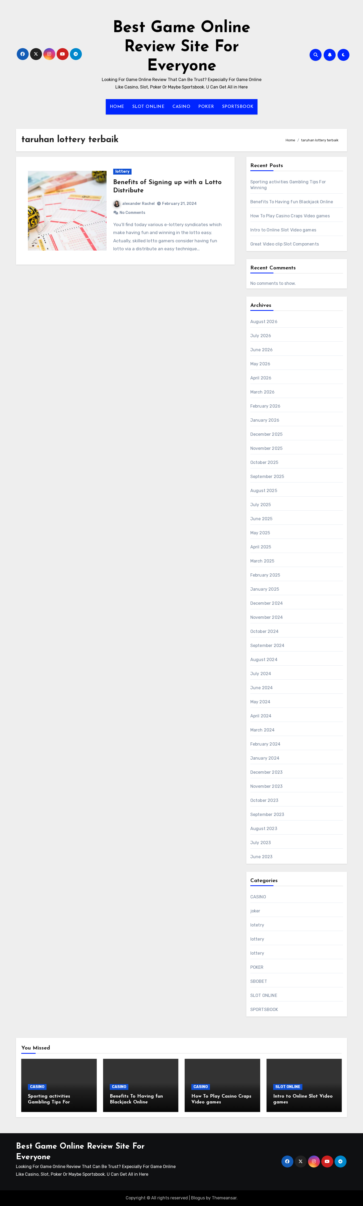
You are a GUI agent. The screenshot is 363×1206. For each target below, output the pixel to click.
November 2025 (266, 448)
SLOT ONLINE (148, 107)
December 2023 (266, 772)
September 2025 (267, 476)
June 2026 (261, 349)
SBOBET (258, 981)
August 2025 (263, 490)
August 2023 (263, 828)
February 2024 (265, 744)
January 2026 (264, 420)
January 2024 (264, 758)
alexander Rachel (138, 203)
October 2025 (264, 462)
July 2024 (260, 673)
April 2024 (261, 715)
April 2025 (260, 546)
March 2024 (262, 730)
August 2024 (263, 659)
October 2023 (264, 800)
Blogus (198, 1197)
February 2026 (265, 406)
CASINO (181, 107)
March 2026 (262, 392)
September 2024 (267, 645)
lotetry (257, 925)
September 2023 (267, 814)
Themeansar (224, 1197)
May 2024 (260, 701)
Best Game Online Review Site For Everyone (181, 47)
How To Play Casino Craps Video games (290, 215)
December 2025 (266, 434)
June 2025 (261, 518)
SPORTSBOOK (238, 107)
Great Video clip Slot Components (284, 244)
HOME (117, 107)
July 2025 (260, 504)
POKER (206, 107)
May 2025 (260, 532)
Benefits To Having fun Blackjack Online (291, 201)
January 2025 (264, 589)
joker (255, 910)
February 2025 (265, 575)
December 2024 (266, 603)
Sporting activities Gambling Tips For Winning (49, 1102)
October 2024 (264, 631)
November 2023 (266, 786)
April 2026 (261, 377)
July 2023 (260, 842)
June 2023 (261, 856)
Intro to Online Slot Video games (283, 229)
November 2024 (266, 617)
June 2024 (261, 687)
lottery (122, 171)
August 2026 (263, 321)
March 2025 (262, 561)
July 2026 (260, 335)
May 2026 (260, 363)
